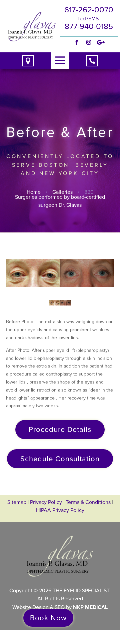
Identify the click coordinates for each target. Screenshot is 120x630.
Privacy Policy (46, 502)
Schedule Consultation (60, 458)
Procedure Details (60, 429)
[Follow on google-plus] (100, 42)
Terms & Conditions (89, 502)
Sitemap (16, 502)
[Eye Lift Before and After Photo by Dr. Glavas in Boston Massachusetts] (60, 273)
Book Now (48, 617)
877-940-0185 (89, 26)
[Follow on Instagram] (88, 42)
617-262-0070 (88, 10)
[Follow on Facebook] (76, 42)
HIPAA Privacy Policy (60, 510)
